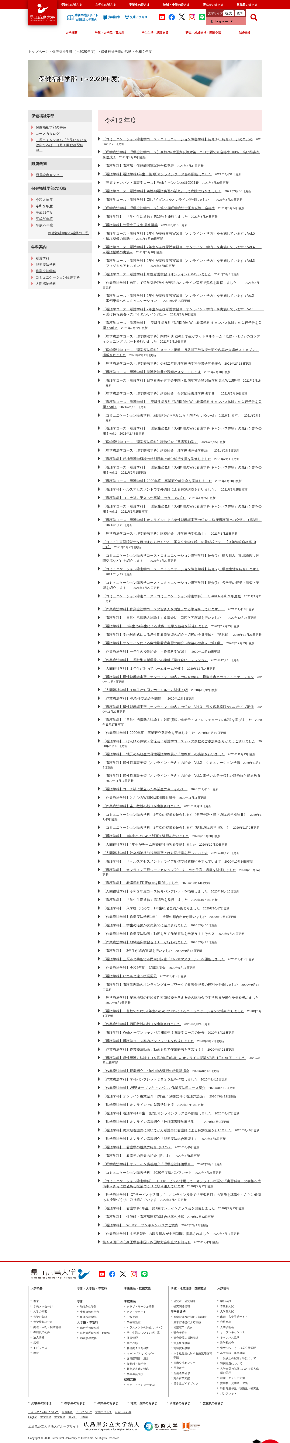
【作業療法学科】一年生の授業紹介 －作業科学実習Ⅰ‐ (146, 651)
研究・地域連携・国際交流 (203, 32)
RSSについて (84, 1412)
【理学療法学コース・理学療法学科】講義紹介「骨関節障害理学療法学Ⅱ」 (160, 393)
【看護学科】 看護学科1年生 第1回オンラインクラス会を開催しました (159, 1208)
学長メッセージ (43, 1306)
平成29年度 (44, 225)
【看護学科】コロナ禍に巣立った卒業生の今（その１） (145, 789)
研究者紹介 (180, 1332)
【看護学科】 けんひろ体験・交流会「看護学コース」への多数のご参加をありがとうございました (179, 741)
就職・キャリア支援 (232, 1378)
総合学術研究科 (89, 1327)
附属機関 (39, 164)
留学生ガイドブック (185, 1383)
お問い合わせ (123, 1412)
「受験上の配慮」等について (238, 1358)
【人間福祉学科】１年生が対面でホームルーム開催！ (143, 668)
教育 (36, 1353)
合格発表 (225, 1321)
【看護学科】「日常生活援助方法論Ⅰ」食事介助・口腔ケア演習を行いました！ (164, 617)
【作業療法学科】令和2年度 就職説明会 (134, 967)
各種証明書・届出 (138, 1358)
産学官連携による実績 (187, 1322)
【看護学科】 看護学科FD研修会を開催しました (141, 883)
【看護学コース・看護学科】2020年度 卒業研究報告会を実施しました (157, 481)
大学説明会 (227, 1327)
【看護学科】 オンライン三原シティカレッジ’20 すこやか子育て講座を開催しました (169, 870)
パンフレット (228, 1393)
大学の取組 (40, 1316)
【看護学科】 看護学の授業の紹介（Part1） (137, 1155)
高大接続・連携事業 (232, 1353)
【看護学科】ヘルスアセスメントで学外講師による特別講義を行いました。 (160, 489)
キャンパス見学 (229, 1337)
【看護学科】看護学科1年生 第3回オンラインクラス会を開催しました (157, 174)
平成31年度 (44, 212)
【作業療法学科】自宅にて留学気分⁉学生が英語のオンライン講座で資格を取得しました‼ (172, 282)
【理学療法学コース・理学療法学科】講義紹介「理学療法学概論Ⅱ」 (155, 533)
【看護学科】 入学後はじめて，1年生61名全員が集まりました (151, 908)
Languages (221, 21)
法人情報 (38, 1337)
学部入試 (225, 1301)
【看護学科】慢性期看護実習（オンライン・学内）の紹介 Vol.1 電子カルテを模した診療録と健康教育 (181, 775)
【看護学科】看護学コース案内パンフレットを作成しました (148, 1041)
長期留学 (178, 1367)
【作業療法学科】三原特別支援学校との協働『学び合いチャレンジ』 (155, 660)
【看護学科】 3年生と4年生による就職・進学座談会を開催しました (155, 626)
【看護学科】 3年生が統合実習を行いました (137, 950)
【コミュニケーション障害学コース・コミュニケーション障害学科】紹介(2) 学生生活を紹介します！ (181, 569)
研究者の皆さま (213, 4)
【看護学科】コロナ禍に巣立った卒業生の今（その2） (144, 498)
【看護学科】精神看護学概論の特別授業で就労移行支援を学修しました (157, 459)
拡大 (228, 13)
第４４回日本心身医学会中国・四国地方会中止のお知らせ (147, 1242)
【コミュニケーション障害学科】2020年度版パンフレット (147, 1172)
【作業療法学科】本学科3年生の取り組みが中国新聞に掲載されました (156, 1233)
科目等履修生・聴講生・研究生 (239, 1388)
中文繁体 (59, 1417)
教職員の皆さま (247, 4)
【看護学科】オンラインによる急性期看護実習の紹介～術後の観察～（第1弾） (163, 643)
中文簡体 (45, 1417)
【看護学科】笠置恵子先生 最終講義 (130, 225)
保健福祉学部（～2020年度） (74, 51)
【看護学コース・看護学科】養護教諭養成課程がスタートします (152, 372)
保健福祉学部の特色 (51, 127)
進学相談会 (227, 1342)
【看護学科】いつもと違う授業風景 (130, 976)
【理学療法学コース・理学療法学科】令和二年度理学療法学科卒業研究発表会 (162, 363)
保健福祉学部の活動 (116, 51)
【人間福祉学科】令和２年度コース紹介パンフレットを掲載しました (155, 891)
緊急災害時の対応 (138, 1369)
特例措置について (231, 1363)
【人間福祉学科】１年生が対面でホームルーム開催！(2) (145, 690)
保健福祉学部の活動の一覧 (68, 233)
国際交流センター (184, 1362)
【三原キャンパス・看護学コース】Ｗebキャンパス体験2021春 (151, 182)
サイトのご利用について (43, 1412)
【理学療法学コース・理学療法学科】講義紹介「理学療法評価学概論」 (157, 450)
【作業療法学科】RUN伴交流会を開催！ (134, 698)
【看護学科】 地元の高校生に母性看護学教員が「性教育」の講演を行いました (164, 754)
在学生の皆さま (105, 4)
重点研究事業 (181, 1343)
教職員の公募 (41, 1332)
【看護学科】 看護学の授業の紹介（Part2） (137, 1147)
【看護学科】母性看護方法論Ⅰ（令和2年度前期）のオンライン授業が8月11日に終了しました (174, 1058)
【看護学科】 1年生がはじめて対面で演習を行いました (146, 836)
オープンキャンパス (232, 1332)
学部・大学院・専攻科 (109, 32)
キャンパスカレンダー (140, 1353)
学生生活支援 (135, 1374)
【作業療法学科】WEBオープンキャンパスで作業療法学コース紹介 (154, 1088)
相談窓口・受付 (183, 1327)
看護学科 (42, 258)
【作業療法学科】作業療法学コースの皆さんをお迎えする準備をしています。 (164, 609)
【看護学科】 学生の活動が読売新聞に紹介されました (145, 925)
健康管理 (132, 1337)
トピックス (40, 1348)
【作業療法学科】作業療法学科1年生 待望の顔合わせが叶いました (154, 917)
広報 (36, 1342)
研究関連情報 (181, 1306)
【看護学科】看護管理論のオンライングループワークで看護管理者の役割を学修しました (170, 984)
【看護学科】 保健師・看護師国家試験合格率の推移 (143, 1217)
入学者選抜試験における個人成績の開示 (239, 1371)
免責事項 (67, 1412)
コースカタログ (47, 133)
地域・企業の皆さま (176, 4)
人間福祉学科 (46, 284)
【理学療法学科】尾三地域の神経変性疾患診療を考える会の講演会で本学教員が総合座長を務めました (181, 997)
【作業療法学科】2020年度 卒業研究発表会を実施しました (149, 733)
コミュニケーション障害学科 (58, 277)
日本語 (84, 1417)
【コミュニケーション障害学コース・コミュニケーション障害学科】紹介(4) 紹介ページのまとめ (178, 139)
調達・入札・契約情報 (47, 1327)
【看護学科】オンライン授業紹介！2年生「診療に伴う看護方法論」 (154, 1096)
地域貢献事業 (181, 1348)
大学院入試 (227, 1311)
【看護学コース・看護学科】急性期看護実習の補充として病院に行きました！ (162, 191)
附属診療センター (49, 175)
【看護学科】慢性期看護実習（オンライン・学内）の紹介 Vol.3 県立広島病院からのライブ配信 (178, 707)
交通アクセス (103, 1412)
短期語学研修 (181, 1373)
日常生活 (132, 1317)
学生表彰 (132, 1343)
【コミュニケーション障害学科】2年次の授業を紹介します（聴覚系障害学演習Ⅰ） (166, 827)
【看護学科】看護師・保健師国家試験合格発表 (138, 165)
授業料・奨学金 (136, 1363)
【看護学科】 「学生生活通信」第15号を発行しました (145, 900)
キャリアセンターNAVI (141, 1384)
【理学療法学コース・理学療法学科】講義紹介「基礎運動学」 (150, 442)
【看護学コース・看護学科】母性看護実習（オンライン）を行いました (157, 274)
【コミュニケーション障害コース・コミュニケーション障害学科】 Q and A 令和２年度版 (172, 596)
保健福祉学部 (42, 116)
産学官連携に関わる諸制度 (190, 1317)
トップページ (38, 51)
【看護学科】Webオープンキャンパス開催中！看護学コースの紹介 (154, 1032)
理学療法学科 (46, 264)
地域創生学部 (88, 1306)
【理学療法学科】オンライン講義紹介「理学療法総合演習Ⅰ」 (150, 1138)
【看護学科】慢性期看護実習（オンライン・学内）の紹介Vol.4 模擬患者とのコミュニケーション (178, 677)
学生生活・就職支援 (155, 32)
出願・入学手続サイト (234, 1316)
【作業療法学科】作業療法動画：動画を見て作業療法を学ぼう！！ (153, 1049)
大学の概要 (40, 1311)
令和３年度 (44, 200)
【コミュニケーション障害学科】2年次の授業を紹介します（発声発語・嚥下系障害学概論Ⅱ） (175, 814)
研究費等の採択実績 (185, 1337)
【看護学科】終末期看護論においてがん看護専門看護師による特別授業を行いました (167, 1130)
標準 (240, 13)
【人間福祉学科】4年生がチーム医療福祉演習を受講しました (149, 844)
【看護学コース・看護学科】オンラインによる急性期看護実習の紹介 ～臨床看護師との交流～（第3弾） (182, 520)
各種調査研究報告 (138, 1348)
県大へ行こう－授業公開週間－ (239, 1348)
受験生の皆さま (71, 4)
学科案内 (39, 247)
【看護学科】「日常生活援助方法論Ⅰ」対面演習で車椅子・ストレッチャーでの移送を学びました (177, 720)
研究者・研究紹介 (184, 1301)
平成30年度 (44, 219)
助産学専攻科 (88, 1338)
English (32, 1417)
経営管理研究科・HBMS (95, 1332)
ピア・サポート (136, 1311)
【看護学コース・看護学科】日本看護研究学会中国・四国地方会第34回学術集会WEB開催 (171, 380)
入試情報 (244, 32)
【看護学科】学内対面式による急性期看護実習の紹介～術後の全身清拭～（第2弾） (166, 634)
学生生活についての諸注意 (143, 1332)
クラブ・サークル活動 (140, 1306)
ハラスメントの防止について (145, 1327)
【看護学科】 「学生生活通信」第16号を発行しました (145, 216)
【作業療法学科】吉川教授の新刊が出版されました (142, 806)
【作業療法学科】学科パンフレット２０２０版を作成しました (150, 1079)
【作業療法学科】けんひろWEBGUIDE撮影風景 (139, 797)
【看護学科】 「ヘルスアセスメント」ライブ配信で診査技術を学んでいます (162, 861)
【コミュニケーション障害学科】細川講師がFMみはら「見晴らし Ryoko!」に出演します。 (172, 415)
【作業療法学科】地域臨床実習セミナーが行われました (145, 942)
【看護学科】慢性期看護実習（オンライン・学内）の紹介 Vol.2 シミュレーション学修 (171, 762)
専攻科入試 (227, 1306)
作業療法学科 (46, 271)
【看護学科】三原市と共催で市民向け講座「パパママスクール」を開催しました (164, 959)
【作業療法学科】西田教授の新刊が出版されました (142, 1024)
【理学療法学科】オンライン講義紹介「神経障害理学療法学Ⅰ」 (152, 1122)
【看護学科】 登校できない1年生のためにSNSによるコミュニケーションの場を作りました (173, 1011)
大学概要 (71, 32)
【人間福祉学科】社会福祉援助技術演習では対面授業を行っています (155, 853)
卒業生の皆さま (139, 4)
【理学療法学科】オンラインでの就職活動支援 (138, 1105)
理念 (36, 1301)
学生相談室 (134, 1322)
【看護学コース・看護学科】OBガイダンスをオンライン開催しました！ (158, 199)
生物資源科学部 (89, 1311)
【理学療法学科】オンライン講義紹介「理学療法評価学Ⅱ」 (148, 1164)
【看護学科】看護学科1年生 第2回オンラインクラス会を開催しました (157, 1113)
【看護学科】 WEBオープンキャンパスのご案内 (140, 1225)
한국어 (72, 1417)
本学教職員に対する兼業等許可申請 (192, 1355)
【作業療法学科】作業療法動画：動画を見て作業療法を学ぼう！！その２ (159, 934)
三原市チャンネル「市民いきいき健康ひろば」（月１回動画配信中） (61, 145)
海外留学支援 (181, 1378)
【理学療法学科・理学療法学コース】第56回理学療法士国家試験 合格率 (159, 208)
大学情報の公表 (43, 1321)
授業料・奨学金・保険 (234, 1383)
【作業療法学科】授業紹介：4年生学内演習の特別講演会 (146, 1071)
